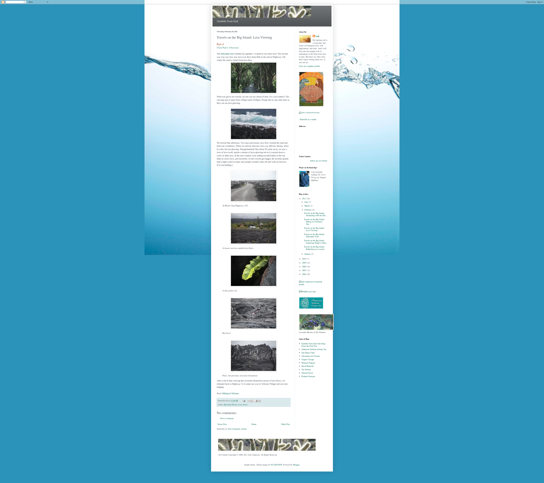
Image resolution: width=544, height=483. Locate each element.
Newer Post (222, 424)
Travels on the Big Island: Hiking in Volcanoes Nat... (314, 221)
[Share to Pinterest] (259, 401)
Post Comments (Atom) (237, 428)
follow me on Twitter (318, 160)
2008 (304, 266)
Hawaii (234, 404)
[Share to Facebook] (257, 401)
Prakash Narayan (308, 376)
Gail (317, 36)
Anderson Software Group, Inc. (314, 349)
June (306, 202)
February (308, 209)
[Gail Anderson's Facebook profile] (313, 284)
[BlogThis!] (251, 401)
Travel (245, 404)
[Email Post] (244, 400)
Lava (240, 404)
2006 (304, 274)
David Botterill (307, 366)
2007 (304, 270)
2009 (304, 262)
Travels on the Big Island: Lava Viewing (314, 229)
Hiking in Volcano (230, 393)
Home (254, 424)
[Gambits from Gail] (267, 451)
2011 (304, 198)
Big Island (227, 404)
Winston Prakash (308, 362)
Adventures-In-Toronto (310, 356)
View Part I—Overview (227, 47)
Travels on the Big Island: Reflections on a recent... (315, 247)
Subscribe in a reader (308, 119)
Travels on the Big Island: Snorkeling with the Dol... (315, 214)
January (307, 254)
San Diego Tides (308, 352)
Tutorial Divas (307, 373)
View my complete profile (309, 66)
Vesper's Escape (307, 359)
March (307, 205)
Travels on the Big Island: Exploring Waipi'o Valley (315, 241)
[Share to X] (254, 401)
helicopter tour (227, 54)
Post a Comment (226, 418)
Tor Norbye (306, 369)
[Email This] (248, 401)
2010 (304, 258)
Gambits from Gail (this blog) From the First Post (313, 344)
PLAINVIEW (276, 464)
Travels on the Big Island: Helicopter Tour (314, 235)
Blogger (296, 464)
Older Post (285, 424)
